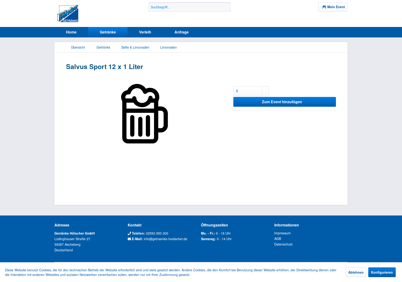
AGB (277, 238)
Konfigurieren (382, 272)
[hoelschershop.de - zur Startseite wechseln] (68, 13)
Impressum (282, 233)
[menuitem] (189, 7)
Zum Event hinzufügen (282, 101)
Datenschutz (283, 244)
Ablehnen (356, 272)
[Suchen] (226, 7)
